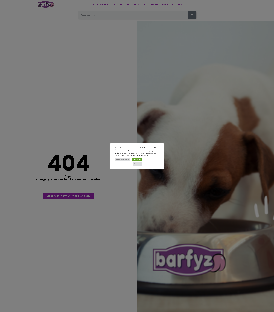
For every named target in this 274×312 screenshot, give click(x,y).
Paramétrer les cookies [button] (122, 159)
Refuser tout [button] (137, 164)
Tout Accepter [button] (137, 159)
